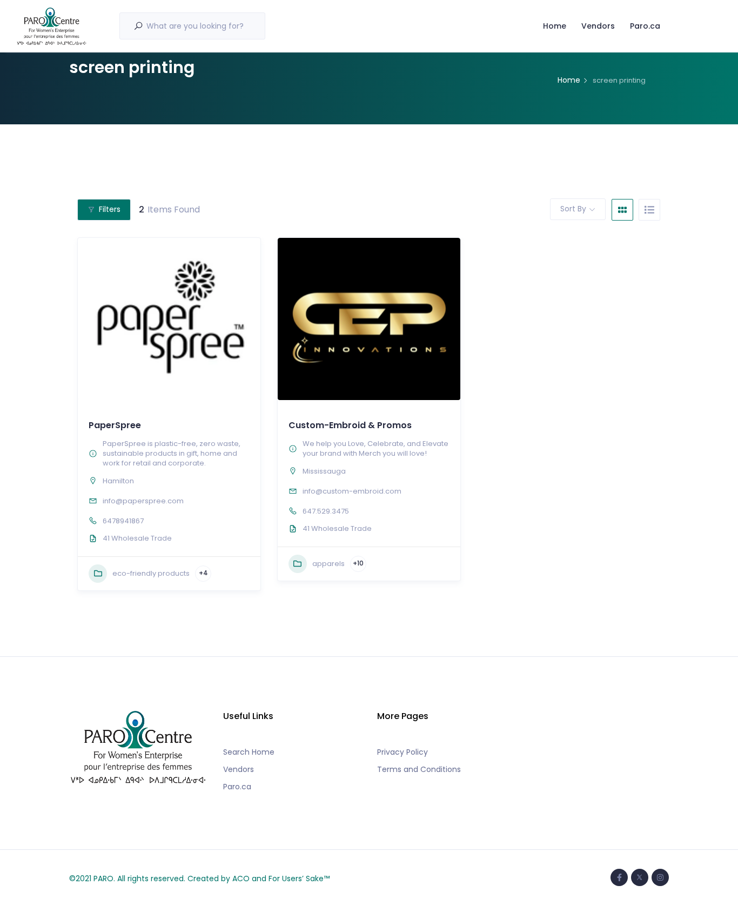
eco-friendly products (151, 573)
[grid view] (622, 210)
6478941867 (123, 521)
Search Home (248, 752)
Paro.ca (645, 26)
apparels (328, 563)
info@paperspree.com (143, 501)
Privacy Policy (402, 752)
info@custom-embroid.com (352, 491)
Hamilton (118, 481)
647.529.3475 (326, 511)
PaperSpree (115, 425)
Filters (109, 209)
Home (554, 26)
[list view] (649, 210)
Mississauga (324, 471)
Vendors (598, 26)
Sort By (573, 208)
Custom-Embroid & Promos (350, 425)
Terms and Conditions (419, 769)
